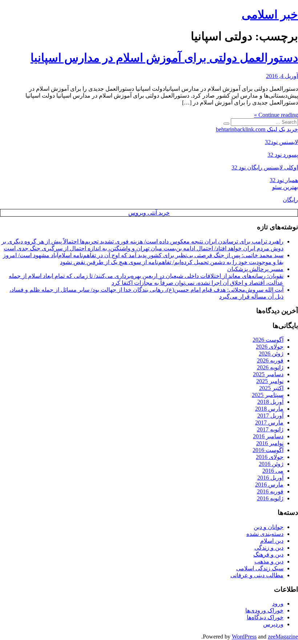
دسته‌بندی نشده (264, 534)
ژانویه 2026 (270, 367)
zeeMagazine (283, 636)
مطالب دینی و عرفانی (256, 575)
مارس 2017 (269, 422)
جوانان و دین (268, 527)
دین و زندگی (268, 548)
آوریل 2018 (270, 402)
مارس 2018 (269, 409)
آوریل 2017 (270, 416)
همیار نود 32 (284, 180)
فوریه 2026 (270, 360)
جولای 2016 (269, 457)
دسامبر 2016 (268, 436)
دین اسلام (271, 541)
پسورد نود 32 (282, 155)
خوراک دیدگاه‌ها (265, 617)
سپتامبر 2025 (267, 395)
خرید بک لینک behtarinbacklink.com (257, 129)
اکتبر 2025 (271, 388)
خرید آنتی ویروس (149, 213)
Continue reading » (276, 115)
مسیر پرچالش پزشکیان (255, 269)
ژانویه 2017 (270, 429)
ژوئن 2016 (271, 464)
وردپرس (273, 624)
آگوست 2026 (268, 340)
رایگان (290, 200)
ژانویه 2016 (270, 498)
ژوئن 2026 (271, 353)
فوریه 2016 (270, 491)
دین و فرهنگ (268, 554)
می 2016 (272, 471)
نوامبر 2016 (269, 443)
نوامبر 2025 (269, 381)
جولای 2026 (269, 347)
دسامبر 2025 (268, 374)
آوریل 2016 (270, 478)
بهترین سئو (285, 187)
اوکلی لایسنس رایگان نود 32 (264, 167)
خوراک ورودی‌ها (264, 610)
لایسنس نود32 (281, 142)
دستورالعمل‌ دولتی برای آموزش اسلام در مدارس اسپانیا (164, 57)
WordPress (244, 636)
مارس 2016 (269, 484)
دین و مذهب (268, 561)
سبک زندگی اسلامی (259, 568)
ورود (277, 603)
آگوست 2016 (268, 450)
